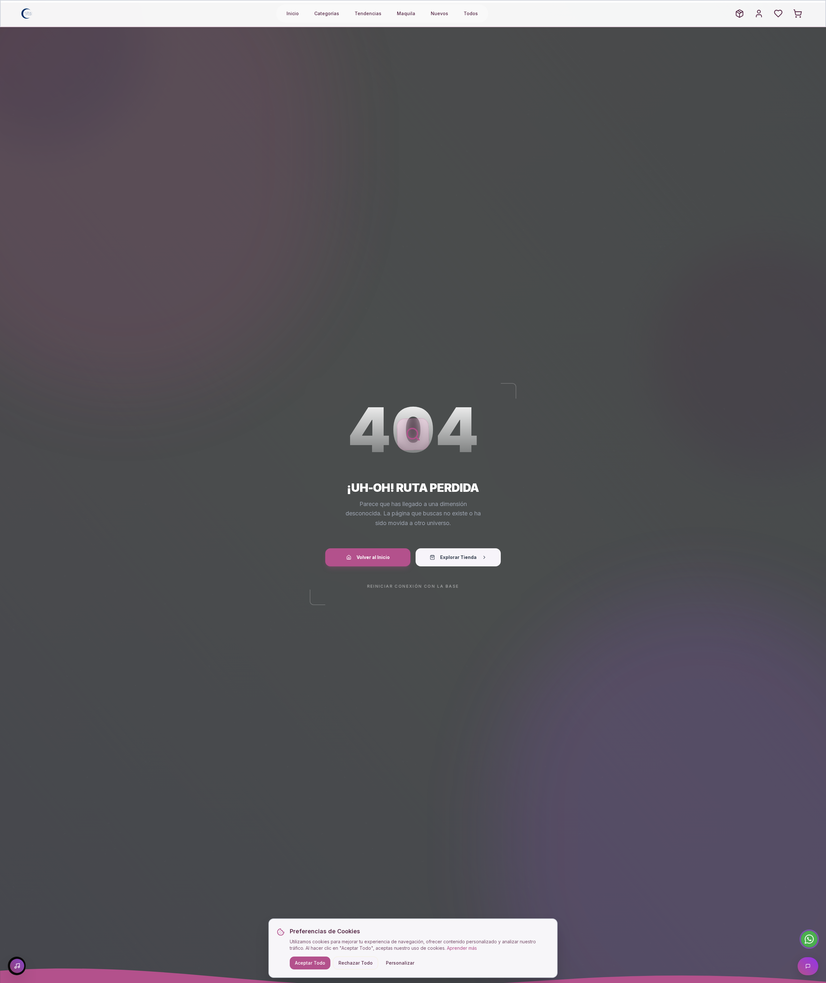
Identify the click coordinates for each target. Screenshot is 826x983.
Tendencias (368, 13)
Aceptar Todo (310, 963)
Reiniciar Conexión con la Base (413, 586)
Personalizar (400, 963)
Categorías (326, 13)
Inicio (293, 13)
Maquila (406, 13)
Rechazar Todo (355, 963)
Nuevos (439, 13)
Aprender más (462, 948)
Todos (471, 13)
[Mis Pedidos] (739, 13)
